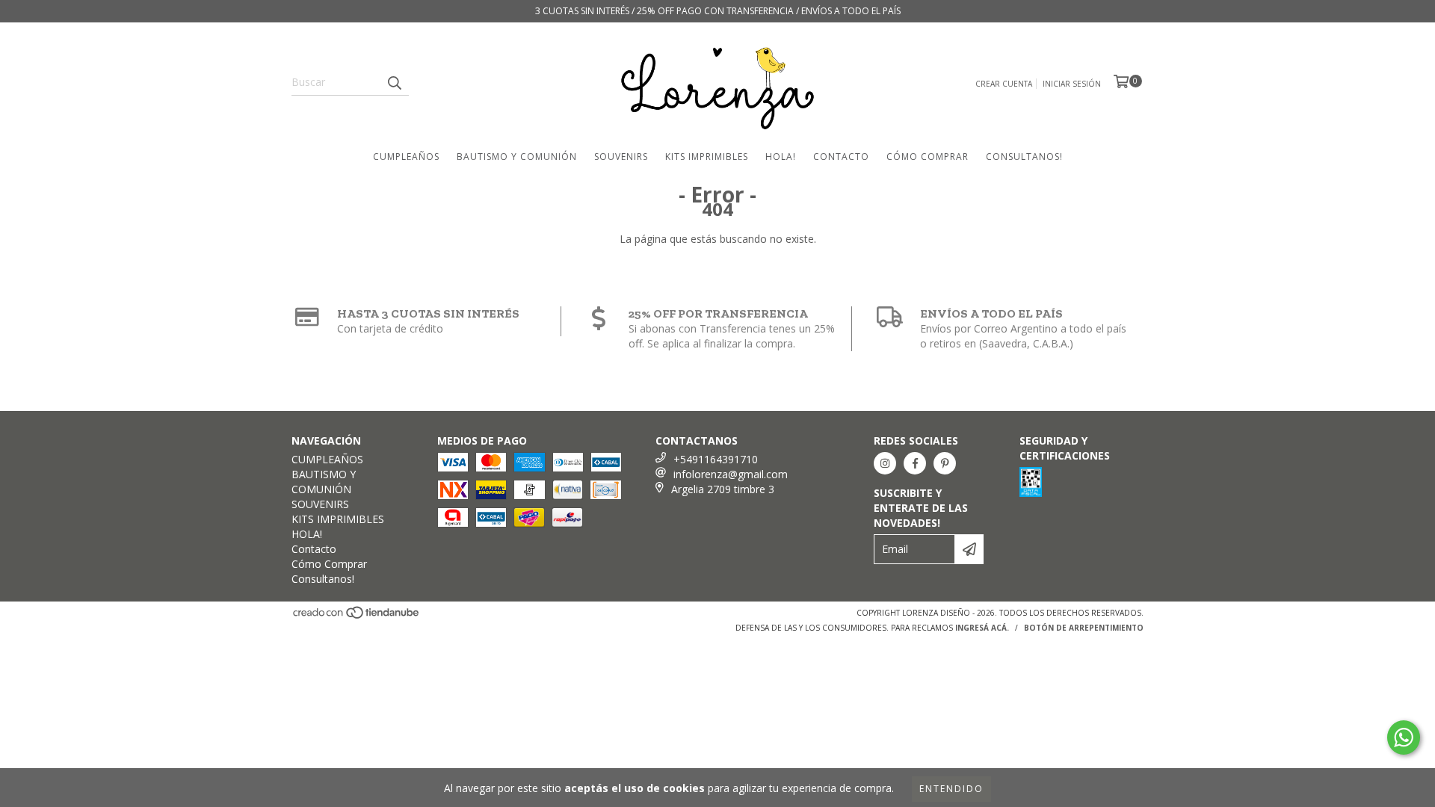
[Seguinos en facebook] (915, 463)
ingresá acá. (982, 627)
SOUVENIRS (621, 156)
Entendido (951, 788)
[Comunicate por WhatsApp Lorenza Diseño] (1403, 737)
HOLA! (780, 156)
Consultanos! (1024, 156)
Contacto (841, 156)
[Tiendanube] (356, 616)
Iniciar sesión (1072, 83)
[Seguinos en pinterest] (944, 463)
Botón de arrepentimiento (1084, 627)
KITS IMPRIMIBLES (706, 156)
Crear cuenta (1003, 83)
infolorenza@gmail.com (730, 474)
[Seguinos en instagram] (885, 463)
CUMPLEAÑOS (406, 156)
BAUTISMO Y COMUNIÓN (517, 156)
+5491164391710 (715, 459)
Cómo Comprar (927, 156)
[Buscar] (394, 82)
